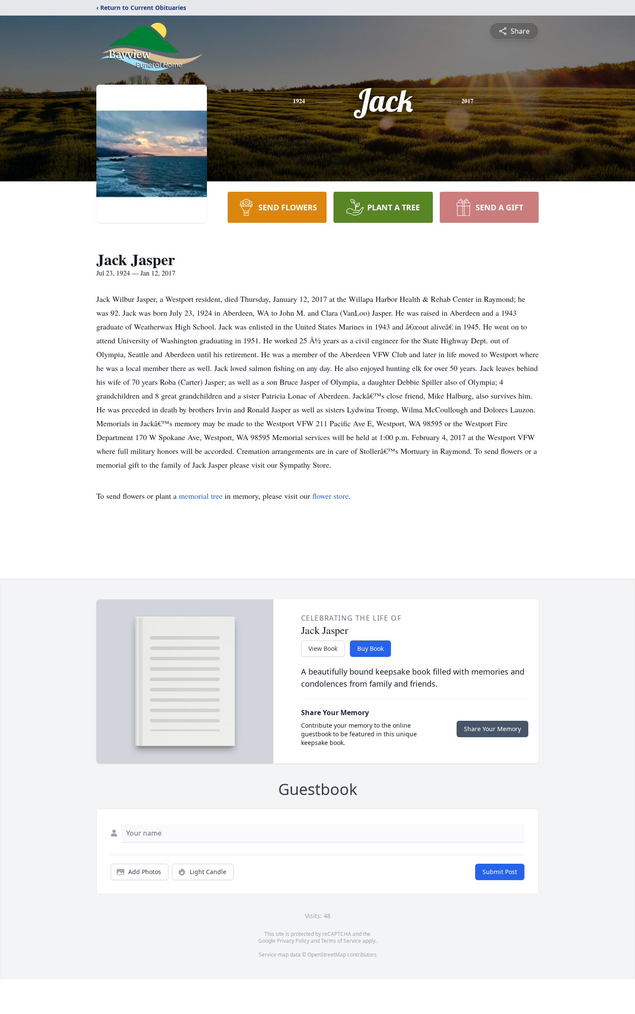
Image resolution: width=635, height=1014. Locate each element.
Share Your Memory (492, 729)
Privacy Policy (293, 940)
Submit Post (500, 872)
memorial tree (200, 496)
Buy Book (370, 648)
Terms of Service (341, 940)
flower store (330, 496)
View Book (322, 648)
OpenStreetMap (327, 954)
